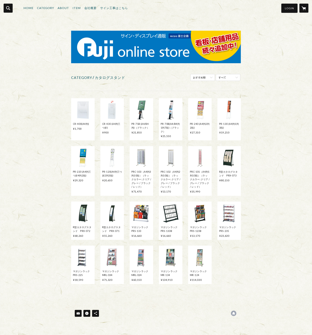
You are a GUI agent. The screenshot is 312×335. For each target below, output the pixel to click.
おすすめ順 (199, 77)
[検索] (8, 8)
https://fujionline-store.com (233, 313)
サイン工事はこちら (114, 8)
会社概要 (90, 8)
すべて (222, 77)
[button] (289, 8)
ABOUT (63, 8)
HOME (28, 8)
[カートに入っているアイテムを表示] (303, 8)
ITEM (77, 8)
